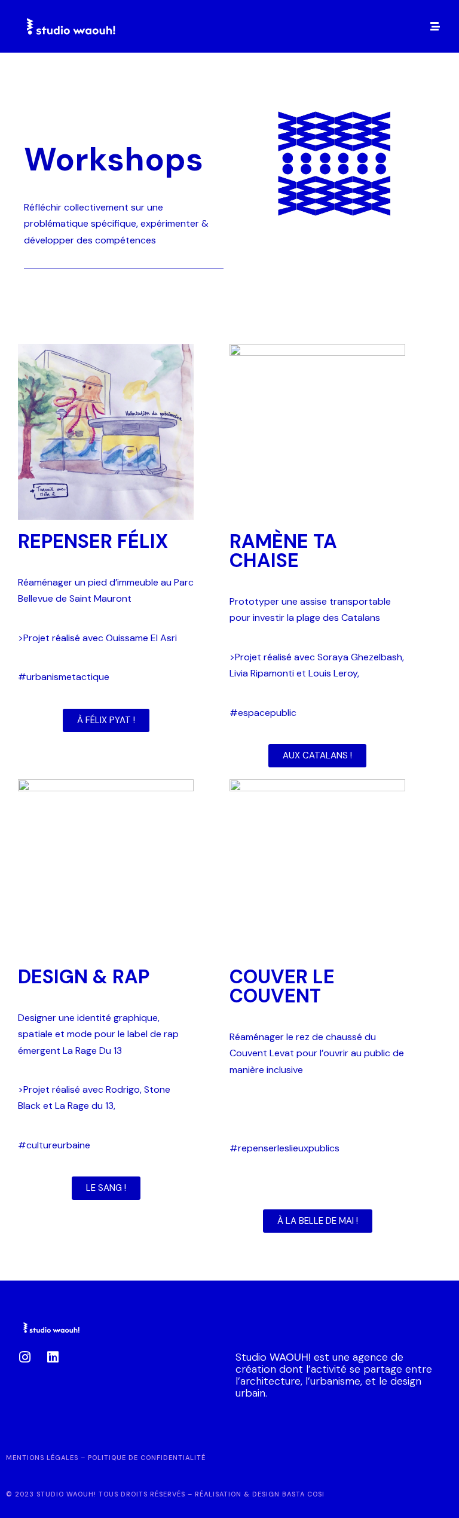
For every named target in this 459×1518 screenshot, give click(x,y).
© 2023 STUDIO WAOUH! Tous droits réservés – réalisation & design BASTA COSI (165, 1494)
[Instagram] (24, 1357)
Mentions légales (42, 1457)
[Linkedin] (52, 1357)
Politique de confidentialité (147, 1457)
